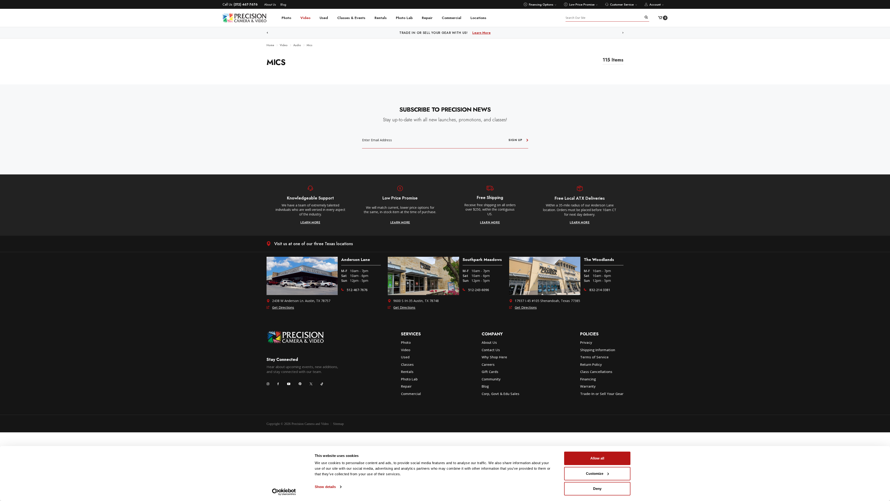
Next (623, 33)
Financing (588, 379)
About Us (270, 4)
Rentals (381, 17)
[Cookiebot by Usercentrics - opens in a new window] (284, 491)
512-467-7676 (357, 290)
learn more (310, 222)
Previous (267, 33)
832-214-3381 (599, 290)
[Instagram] (268, 383)
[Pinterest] (300, 383)
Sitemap (338, 424)
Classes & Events (351, 17)
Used (324, 17)
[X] (311, 383)
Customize (594, 473)
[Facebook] (278, 383)
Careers (488, 364)
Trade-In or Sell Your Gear (601, 393)
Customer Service (622, 4)
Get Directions (283, 307)
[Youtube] (288, 383)
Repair (427, 17)
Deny (597, 489)
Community (491, 379)
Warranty (588, 386)
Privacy (586, 342)
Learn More (481, 32)
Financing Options (541, 4)
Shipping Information (597, 349)
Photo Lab (404, 17)
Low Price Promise (581, 4)
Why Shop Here (494, 357)
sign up (515, 140)
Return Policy (591, 364)
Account (655, 4)
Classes (407, 364)
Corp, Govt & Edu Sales (500, 393)
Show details (325, 487)
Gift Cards (490, 371)
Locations (478, 17)
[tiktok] (322, 383)
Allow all (597, 458)
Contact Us (491, 349)
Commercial (451, 17)
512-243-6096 (478, 290)
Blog (283, 4)
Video (305, 17)
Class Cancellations (596, 371)
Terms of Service (594, 357)
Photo (286, 17)
